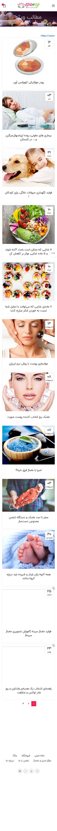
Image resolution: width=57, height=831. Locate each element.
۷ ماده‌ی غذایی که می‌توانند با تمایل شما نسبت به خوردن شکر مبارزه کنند (28, 308)
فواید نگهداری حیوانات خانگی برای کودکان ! (28, 194)
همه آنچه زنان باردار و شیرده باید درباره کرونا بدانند (28, 576)
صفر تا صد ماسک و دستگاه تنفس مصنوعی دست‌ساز (28, 519)
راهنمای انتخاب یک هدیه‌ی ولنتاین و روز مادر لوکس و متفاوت (28, 690)
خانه (33, 23)
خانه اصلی (40, 755)
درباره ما (10, 760)
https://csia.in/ (48, 36)
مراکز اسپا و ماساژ (42, 760)
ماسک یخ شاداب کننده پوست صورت (28, 417)
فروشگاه (26, 755)
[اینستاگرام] (37, 771)
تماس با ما (24, 760)
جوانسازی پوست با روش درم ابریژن (28, 363)
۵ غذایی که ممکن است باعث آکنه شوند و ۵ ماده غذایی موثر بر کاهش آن (28, 251)
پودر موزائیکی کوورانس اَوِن (28, 82)
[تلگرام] (20, 771)
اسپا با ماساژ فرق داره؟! (28, 470)
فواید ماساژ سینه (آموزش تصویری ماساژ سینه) (28, 633)
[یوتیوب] (31, 771)
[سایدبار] (53, 253)
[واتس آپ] (25, 771)
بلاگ (14, 755)
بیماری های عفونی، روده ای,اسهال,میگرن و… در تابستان (29, 137)
